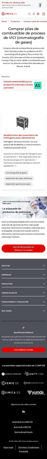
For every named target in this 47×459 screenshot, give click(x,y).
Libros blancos (9, 293)
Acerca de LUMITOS (22, 427)
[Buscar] (29, 14)
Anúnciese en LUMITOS (22, 421)
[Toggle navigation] (43, 14)
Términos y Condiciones (28, 447)
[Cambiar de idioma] (38, 14)
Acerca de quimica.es (23, 432)
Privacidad (23, 451)
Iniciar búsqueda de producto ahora (23, 248)
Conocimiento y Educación (15, 302)
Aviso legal (8, 447)
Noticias (6, 266)
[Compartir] (34, 14)
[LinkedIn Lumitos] (23, 411)
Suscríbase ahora (23, 349)
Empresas (6, 275)
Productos (7, 284)
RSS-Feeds (6, 311)
